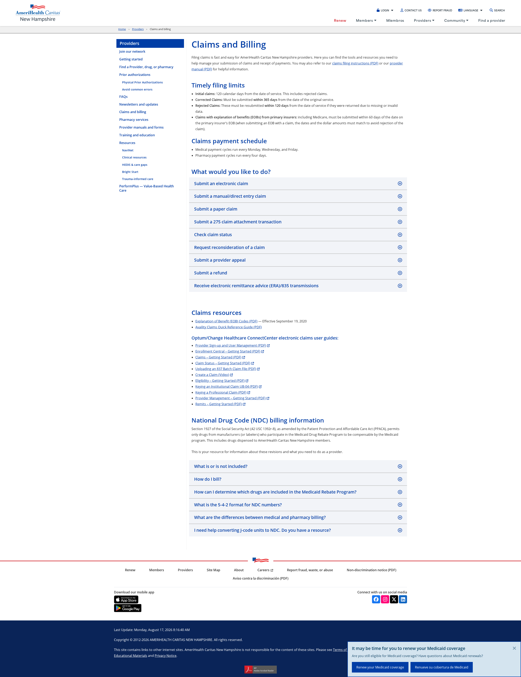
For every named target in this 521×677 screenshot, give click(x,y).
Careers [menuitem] (263, 570)
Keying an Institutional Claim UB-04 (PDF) (226, 386)
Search (499, 10)
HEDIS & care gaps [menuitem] (134, 165)
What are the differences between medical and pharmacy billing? (260, 517)
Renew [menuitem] (340, 20)
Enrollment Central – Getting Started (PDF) (227, 351)
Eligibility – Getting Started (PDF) (220, 380)
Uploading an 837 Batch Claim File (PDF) (225, 369)
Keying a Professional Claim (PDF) (220, 392)
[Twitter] (394, 599)
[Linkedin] (403, 599)
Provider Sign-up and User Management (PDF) (230, 345)
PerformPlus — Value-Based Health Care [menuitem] (146, 188)
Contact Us (413, 10)
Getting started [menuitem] (131, 59)
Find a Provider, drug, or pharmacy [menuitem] (146, 67)
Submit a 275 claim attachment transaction (237, 222)
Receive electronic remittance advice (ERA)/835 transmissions (256, 285)
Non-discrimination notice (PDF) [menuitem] (371, 570)
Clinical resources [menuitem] (134, 157)
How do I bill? (207, 479)
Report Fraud (442, 10)
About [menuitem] (239, 570)
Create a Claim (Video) (212, 374)
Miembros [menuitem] (395, 20)
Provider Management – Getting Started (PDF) (230, 398)
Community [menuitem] (454, 20)
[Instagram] (385, 599)
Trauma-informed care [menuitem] (137, 179)
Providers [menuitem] (422, 20)
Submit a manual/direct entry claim (230, 196)
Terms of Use (343, 650)
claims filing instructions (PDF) (355, 63)
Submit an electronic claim (221, 183)
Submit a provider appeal (220, 260)
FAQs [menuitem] (123, 96)
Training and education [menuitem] (137, 135)
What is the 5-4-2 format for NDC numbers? (238, 505)
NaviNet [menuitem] (128, 150)
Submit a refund (210, 273)
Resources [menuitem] (127, 143)
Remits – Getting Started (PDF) (218, 404)
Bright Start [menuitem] (130, 172)
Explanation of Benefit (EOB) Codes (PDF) (226, 321)
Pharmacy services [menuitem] (133, 119)
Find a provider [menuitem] (491, 20)
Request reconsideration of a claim (229, 247)
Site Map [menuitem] (213, 570)
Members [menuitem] (364, 20)
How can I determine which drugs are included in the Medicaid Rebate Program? (275, 492)
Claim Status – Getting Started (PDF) (222, 363)
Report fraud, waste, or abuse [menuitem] (310, 570)
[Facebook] (376, 599)
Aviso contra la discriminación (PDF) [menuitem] (260, 578)
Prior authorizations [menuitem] (134, 74)
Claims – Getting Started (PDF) (218, 357)
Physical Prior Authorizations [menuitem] (142, 82)
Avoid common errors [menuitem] (137, 89)
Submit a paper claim (215, 209)
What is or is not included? (220, 466)
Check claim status (213, 234)
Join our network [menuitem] (132, 51)
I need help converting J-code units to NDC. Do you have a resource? (262, 530)
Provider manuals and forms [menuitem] (141, 127)
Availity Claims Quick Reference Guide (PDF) (228, 327)
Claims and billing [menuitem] (132, 112)
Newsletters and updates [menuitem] (138, 104)
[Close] (514, 648)
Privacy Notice (165, 655)
